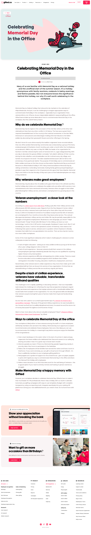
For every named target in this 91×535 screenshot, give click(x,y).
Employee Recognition (6, 498)
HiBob (47, 492)
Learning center (80, 483)
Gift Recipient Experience (37, 498)
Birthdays (3, 489)
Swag (62, 486)
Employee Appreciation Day (8, 504)
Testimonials (79, 489)
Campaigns (33, 495)
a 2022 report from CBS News (34, 206)
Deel (47, 498)
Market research (5, 516)
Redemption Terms (80, 501)
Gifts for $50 (64, 495)
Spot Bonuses (4, 495)
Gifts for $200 (64, 501)
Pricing (52, 2)
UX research (4, 513)
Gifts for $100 (64, 498)
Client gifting (19, 495)
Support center (79, 486)
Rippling (48, 495)
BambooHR (49, 486)
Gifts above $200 (65, 504)
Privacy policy (79, 495)
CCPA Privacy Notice (81, 504)
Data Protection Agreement (83, 510)
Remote (48, 489)
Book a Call (72, 2)
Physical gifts (64, 489)
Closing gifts (19, 492)
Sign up (86, 2)
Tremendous (64, 510)
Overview (33, 483)
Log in (79, 2)
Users (32, 489)
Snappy (62, 513)
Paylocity (48, 501)
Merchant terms (80, 507)
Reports (33, 492)
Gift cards (63, 483)
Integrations (46, 2)
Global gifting (19, 489)
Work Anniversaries (5, 492)
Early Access (79, 519)
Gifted (17, 390)
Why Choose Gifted (80, 516)
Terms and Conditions (81, 492)
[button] (18, 2)
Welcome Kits (4, 501)
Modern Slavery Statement (82, 513)
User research (4, 510)
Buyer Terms (79, 498)
